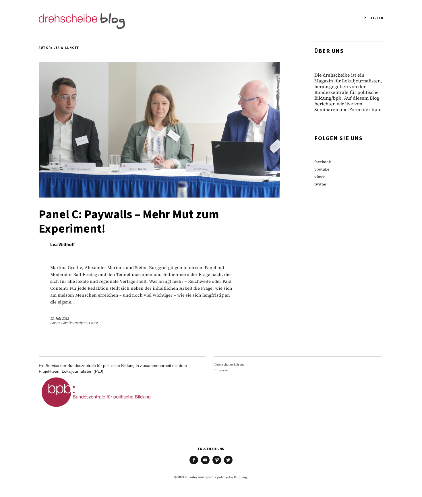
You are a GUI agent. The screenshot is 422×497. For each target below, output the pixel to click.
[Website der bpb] (96, 408)
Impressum (222, 370)
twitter (320, 184)
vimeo (320, 176)
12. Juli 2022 (59, 318)
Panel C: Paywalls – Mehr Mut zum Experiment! (129, 221)
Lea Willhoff (62, 244)
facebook (322, 161)
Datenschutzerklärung (229, 364)
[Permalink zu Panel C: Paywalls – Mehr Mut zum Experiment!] (159, 196)
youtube (321, 169)
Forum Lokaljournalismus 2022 (74, 323)
